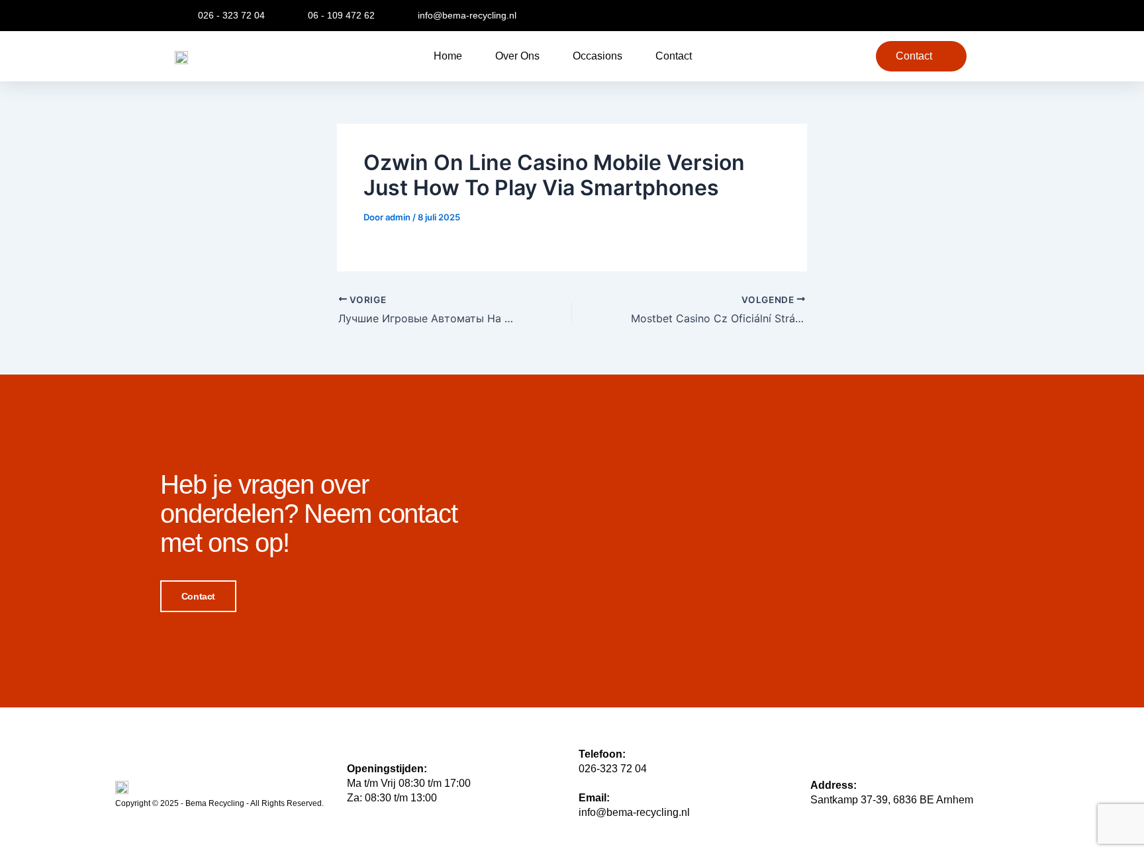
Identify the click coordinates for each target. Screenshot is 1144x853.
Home (448, 56)
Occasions (597, 56)
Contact (673, 56)
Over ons (517, 56)
